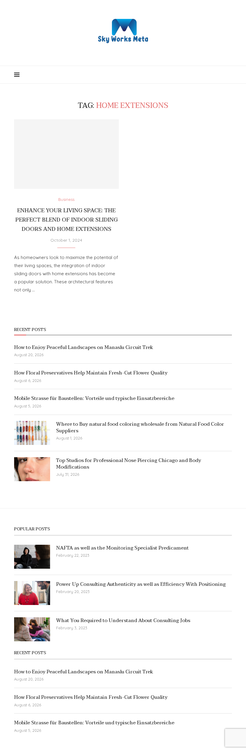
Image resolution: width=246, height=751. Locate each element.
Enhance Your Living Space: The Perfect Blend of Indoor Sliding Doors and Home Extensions (66, 220)
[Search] (229, 74)
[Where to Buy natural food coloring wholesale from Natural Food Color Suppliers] (32, 433)
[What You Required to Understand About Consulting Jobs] (32, 629)
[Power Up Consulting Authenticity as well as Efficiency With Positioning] (32, 593)
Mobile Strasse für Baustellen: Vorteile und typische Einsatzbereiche (94, 398)
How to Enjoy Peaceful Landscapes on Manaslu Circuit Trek (83, 347)
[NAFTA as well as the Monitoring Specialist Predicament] (32, 557)
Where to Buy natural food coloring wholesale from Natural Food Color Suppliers (140, 427)
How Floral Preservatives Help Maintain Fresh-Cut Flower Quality (90, 373)
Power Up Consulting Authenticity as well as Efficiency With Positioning (141, 584)
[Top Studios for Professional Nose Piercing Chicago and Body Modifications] (32, 469)
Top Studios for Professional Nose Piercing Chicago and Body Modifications (128, 464)
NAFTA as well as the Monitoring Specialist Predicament (122, 548)
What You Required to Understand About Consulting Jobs (123, 620)
